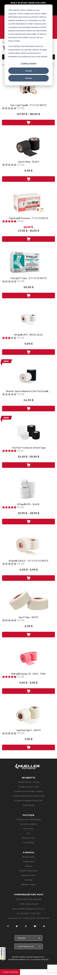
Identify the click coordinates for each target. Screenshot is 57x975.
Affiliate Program (28, 884)
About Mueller (28, 857)
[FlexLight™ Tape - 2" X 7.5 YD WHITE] (28, 262)
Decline (28, 78)
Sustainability (28, 805)
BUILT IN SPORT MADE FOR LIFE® (28, 3)
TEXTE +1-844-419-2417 (28, 904)
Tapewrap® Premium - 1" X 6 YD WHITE (28, 218)
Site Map (28, 880)
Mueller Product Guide (28, 787)
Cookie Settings (10, 972)
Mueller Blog (28, 861)
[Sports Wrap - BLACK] (28, 146)
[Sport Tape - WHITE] (28, 601)
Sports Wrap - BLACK (28, 162)
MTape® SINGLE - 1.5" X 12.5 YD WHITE (28, 561)
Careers (28, 866)
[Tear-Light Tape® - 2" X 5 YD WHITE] (28, 89)
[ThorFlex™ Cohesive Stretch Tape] (28, 432)
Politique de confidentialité (28, 819)
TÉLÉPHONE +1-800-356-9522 (29, 899)
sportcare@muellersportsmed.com (28, 909)
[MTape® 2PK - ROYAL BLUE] (28, 319)
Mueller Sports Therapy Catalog (28, 791)
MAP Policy (28, 829)
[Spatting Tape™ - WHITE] (28, 714)
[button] (3, 954)
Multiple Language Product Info (28, 800)
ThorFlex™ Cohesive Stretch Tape (29, 448)
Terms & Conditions (28, 824)
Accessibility (28, 842)
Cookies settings (28, 63)
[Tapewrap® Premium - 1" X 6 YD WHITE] (28, 202)
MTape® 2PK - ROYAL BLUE (28, 335)
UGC (28, 833)
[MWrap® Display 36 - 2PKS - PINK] (28, 658)
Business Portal (28, 875)
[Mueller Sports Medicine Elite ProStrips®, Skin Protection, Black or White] (28, 375)
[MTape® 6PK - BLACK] (28, 488)
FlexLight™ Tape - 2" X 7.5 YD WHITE (28, 278)
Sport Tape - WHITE (28, 617)
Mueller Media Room (28, 871)
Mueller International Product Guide (28, 796)
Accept (28, 70)
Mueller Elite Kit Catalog (28, 782)
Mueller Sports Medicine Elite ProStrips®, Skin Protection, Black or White (28, 391)
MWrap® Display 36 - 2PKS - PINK (28, 674)
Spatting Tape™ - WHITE (28, 730)
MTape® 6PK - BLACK (28, 504)
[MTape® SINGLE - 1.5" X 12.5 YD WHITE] (28, 545)
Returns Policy (28, 838)
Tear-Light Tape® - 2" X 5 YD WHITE (28, 105)
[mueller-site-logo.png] (27, 766)
